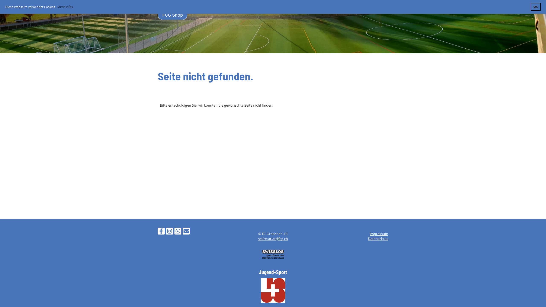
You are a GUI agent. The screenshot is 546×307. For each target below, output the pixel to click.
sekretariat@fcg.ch (273, 238)
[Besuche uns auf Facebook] (161, 231)
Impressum (379, 234)
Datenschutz (378, 238)
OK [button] (535, 7)
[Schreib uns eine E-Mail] (186, 231)
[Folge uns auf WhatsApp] (177, 231)
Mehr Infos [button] (65, 7)
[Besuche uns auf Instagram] (169, 231)
